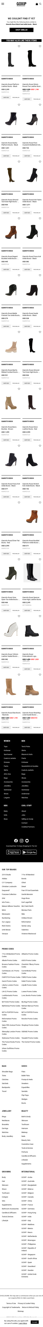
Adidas (4, 879)
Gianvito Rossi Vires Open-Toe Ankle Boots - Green (10, 598)
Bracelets (5, 1124)
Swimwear (8, 790)
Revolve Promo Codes (30, 1019)
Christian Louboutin (9, 886)
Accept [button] (34, 1322)
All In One (7, 774)
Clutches (5, 1079)
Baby (6, 811)
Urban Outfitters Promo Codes (10, 1049)
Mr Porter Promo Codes (10, 1002)
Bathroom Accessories (10, 1209)
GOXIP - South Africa (29, 1258)
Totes (4, 1076)
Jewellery (7, 786)
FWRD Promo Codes (29, 977)
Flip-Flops (25, 1095)
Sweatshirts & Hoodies (30, 766)
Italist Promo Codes (29, 981)
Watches (25, 798)
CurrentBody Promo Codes (29, 972)
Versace (5, 934)
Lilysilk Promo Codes (29, 985)
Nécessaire (6, 914)
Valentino (25, 930)
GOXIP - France (27, 1205)
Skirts (6, 770)
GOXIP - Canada (28, 1197)
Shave (4, 1189)
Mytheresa (26, 605)
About (24, 811)
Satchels (5, 1083)
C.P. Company (7, 882)
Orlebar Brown (27, 918)
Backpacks (6, 1087)
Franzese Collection (9, 894)
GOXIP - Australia (28, 1181)
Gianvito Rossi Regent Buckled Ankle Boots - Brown (9, 258)
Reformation (26, 922)
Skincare (25, 1120)
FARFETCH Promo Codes (11, 977)
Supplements (26, 1164)
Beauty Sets (26, 1140)
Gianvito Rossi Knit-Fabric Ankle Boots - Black (32, 201)
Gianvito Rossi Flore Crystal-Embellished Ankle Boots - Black (31, 144)
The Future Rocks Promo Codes (11, 1043)
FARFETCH (5, 92)
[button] (21, 30)
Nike (23, 914)
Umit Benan (6, 930)
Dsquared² (6, 890)
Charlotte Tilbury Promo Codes (30, 965)
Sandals (24, 1091)
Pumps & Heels (27, 1079)
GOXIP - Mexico (27, 1228)
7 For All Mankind (28, 875)
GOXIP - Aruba (27, 1177)
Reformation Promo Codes (9, 1020)
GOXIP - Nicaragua (28, 1240)
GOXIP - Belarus (27, 1189)
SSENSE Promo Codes (30, 1032)
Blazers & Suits (27, 754)
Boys (6, 819)
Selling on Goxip (27, 819)
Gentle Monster (27, 894)
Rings (4, 1117)
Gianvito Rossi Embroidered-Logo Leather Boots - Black (30, 655)
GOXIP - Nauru (27, 1232)
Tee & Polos (26, 746)
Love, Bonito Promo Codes (31, 995)
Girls (5, 815)
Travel (4, 1091)
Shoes (6, 794)
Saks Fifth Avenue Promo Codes (11, 1026)
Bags (6, 778)
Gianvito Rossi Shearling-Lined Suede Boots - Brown (31, 714)
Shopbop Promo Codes (30, 1025)
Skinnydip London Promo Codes (11, 1033)
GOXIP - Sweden (28, 1270)
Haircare (25, 1128)
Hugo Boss (26, 898)
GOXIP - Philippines (29, 1244)
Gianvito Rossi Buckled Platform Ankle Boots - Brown (30, 542)
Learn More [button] (23, 1323)
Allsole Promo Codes (9, 960)
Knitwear (7, 750)
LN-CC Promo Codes (9, 991)
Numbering (6, 918)
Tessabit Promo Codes (30, 1038)
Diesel (24, 886)
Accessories (8, 782)
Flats (23, 1072)
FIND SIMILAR (15, 97)
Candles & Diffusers (29, 1156)
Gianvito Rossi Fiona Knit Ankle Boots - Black (31, 257)
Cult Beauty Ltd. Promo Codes (10, 972)
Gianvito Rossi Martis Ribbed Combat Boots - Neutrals (10, 371)
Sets (3, 1201)
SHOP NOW (6, 97)
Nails (23, 1136)
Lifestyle (25, 1160)
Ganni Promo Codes (9, 981)
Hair (3, 1181)
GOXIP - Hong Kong (29, 1213)
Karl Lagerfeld (27, 902)
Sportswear (8, 754)
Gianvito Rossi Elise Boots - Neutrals (11, 714)
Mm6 (4, 910)
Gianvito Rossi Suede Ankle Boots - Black (30, 314)
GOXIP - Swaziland (28, 1266)
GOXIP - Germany (28, 1209)
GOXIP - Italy (26, 1220)
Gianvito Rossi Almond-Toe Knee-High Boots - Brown (10, 201)
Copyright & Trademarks (11, 1307)
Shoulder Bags (7, 1072)
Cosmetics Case (27, 1144)
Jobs (23, 815)
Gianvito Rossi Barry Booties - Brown (8, 428)
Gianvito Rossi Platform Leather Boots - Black (10, 85)
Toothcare (25, 1124)
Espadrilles (26, 1087)
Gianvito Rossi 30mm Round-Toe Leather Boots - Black (31, 85)
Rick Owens (6, 926)
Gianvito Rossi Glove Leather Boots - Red (30, 428)
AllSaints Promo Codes (30, 954)
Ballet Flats (26, 1076)
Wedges (24, 1099)
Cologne (5, 1197)
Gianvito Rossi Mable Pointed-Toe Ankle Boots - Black (10, 314)
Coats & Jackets (10, 758)
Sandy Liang (26, 926)
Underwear (26, 794)
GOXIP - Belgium (28, 1193)
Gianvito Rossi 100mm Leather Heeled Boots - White (9, 655)
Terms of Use (11, 1303)
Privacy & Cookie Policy (26, 1303)
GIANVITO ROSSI (7, 79)
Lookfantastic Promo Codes (10, 996)
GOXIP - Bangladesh (29, 1185)
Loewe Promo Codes (29, 991)
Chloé (24, 882)
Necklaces (5, 1120)
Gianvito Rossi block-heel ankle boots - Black (21, 24)
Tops (5, 746)
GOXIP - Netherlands (29, 1236)
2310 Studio (6, 875)
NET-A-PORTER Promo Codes (10, 1013)
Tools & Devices (27, 1148)
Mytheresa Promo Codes (11, 1006)
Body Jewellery (7, 1136)
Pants (6, 766)
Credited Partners (28, 827)
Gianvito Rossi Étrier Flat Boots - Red (10, 542)
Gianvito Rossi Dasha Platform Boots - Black (9, 144)
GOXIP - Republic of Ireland (29, 1249)
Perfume (25, 1152)
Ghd (3, 898)
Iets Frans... (6, 902)
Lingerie (7, 798)
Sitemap (21, 1311)
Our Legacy (6, 922)
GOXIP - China (27, 1201)
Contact (24, 823)
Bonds (24, 879)
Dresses (7, 762)
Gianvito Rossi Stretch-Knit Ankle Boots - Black (31, 485)
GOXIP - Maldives (28, 1224)
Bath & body (26, 1117)
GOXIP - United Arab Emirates (29, 1275)
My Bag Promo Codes (30, 1002)
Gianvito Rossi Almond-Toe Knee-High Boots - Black (31, 371)
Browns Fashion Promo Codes (10, 965)
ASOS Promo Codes (29, 960)
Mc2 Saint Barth (27, 906)
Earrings (5, 1128)
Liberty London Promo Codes (10, 986)
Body (4, 1177)
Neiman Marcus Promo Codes (30, 1007)
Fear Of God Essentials (30, 890)
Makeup (24, 1132)
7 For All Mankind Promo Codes (11, 955)
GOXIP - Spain (27, 1262)
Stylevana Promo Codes (11, 1038)
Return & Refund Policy (30, 1307)
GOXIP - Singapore (28, 1254)
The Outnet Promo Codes (31, 1042)
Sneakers (25, 1083)
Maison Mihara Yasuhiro (11, 906)
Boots (24, 1103)
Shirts (24, 750)
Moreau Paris (26, 910)
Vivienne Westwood (29, 934)
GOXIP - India (26, 1217)
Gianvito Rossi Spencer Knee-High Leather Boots (31, 598)
